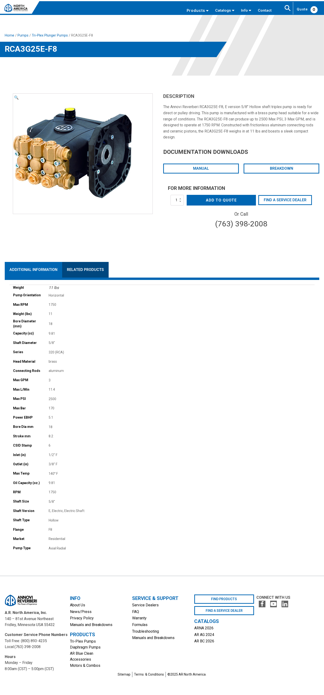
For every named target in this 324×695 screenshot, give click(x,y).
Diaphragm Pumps (85, 647)
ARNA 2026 (203, 628)
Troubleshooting (145, 631)
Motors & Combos (85, 665)
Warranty (139, 618)
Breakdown (281, 168)
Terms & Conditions (149, 674)
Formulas (140, 624)
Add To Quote (221, 200)
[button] (16, 98)
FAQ (135, 611)
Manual (201, 168)
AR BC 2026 (204, 641)
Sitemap (124, 674)
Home (9, 35)
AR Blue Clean (81, 653)
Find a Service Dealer (285, 200)
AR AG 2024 (204, 634)
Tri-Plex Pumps (83, 641)
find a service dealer (224, 611)
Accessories (80, 659)
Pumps (23, 35)
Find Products (224, 599)
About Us (77, 605)
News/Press (81, 611)
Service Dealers (145, 605)
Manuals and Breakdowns (91, 624)
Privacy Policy (82, 618)
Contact (265, 10)
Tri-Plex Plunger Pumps (50, 35)
